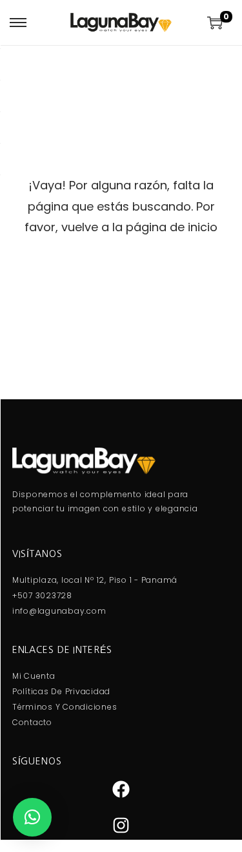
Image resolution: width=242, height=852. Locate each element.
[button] (32, 817)
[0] (215, 22)
